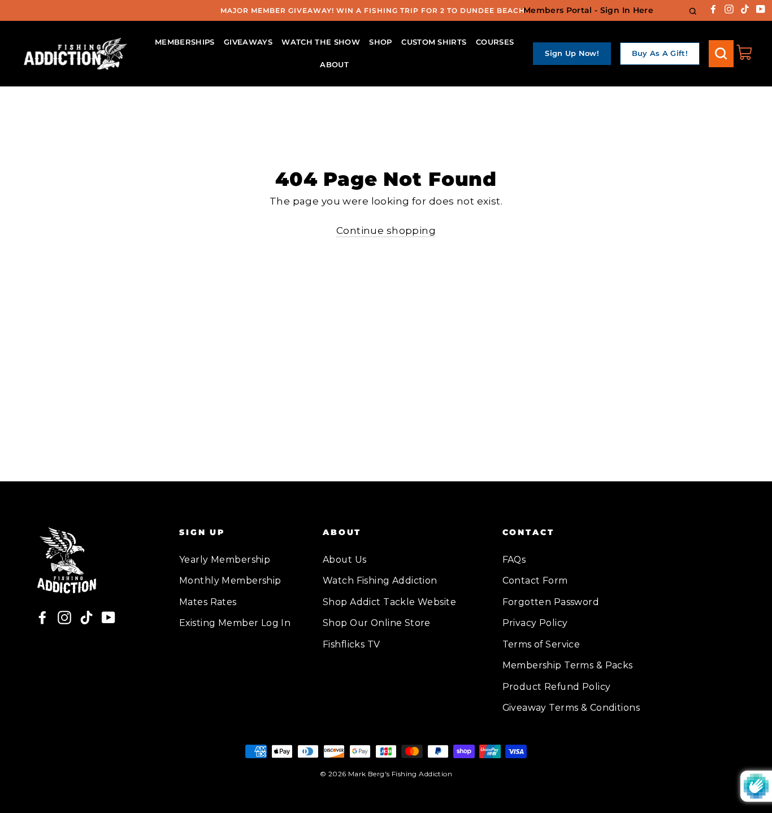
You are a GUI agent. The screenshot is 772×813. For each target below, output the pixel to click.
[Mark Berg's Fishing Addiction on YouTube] (760, 8)
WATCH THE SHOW (320, 41)
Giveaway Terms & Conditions (571, 707)
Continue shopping (386, 230)
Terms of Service (541, 644)
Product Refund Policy (556, 686)
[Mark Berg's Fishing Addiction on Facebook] (713, 8)
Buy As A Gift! (660, 53)
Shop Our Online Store (377, 623)
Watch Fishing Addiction (380, 580)
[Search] (721, 53)
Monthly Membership (230, 580)
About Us (344, 559)
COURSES (495, 41)
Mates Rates (208, 602)
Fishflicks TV (351, 644)
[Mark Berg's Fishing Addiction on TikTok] (744, 8)
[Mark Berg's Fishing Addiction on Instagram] (729, 8)
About (334, 64)
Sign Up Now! (572, 53)
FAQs (514, 559)
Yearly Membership (224, 559)
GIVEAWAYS (248, 41)
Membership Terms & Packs (567, 665)
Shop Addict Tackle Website (389, 602)
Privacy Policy (535, 623)
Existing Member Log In (234, 623)
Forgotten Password (551, 602)
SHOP (380, 41)
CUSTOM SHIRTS (433, 41)
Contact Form (535, 580)
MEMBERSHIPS (185, 41)
